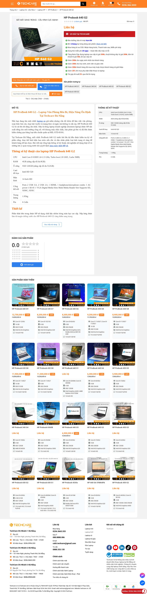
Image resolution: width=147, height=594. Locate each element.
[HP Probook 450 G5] (123, 354)
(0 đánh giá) (78, 21)
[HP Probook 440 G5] (73, 413)
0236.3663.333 (29, 560)
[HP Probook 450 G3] (123, 413)
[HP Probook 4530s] (73, 468)
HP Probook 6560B (45, 427)
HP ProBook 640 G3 (106, 86)
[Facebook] (109, 547)
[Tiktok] (128, 547)
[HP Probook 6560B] (48, 413)
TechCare (110, 529)
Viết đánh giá (28, 265)
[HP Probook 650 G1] (48, 468)
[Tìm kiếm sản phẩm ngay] (83, 4)
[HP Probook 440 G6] (73, 295)
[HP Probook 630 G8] (23, 354)
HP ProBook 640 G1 (72, 86)
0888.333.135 (59, 549)
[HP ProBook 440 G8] (123, 295)
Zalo (142, 583)
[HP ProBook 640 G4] (98, 354)
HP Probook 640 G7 (45, 309)
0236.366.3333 (129, 5)
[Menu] (12, 4)
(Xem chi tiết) (101, 44)
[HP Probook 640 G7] (48, 295)
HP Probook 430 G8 (45, 368)
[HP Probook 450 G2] (123, 468)
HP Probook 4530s (70, 483)
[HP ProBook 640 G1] (73, 354)
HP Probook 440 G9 (20, 309)
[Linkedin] (122, 547)
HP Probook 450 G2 (120, 483)
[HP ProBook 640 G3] (98, 413)
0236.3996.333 (29, 543)
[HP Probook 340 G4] (23, 413)
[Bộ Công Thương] (115, 555)
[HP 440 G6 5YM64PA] (98, 468)
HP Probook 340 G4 (89, 86)
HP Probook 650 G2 (72, 92)
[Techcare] (27, 4)
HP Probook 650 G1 (45, 483)
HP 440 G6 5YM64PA (96, 483)
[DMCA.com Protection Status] (129, 555)
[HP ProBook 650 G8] (98, 295)
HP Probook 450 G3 (123, 86)
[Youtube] (115, 547)
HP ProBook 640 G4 (95, 368)
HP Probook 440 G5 (70, 427)
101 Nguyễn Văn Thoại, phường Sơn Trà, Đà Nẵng (27, 570)
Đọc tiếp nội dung (50, 225)
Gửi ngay (57, 94)
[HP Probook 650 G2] (23, 468)
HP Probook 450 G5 (120, 368)
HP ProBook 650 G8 (95, 309)
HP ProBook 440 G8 (120, 309)
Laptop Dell (89, 532)
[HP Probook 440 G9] (23, 295)
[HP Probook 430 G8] (48, 354)
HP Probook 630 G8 (20, 368)
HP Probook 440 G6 (70, 309)
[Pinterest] (134, 547)
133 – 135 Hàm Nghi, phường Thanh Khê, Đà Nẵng (27, 537)
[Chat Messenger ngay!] (142, 575)
